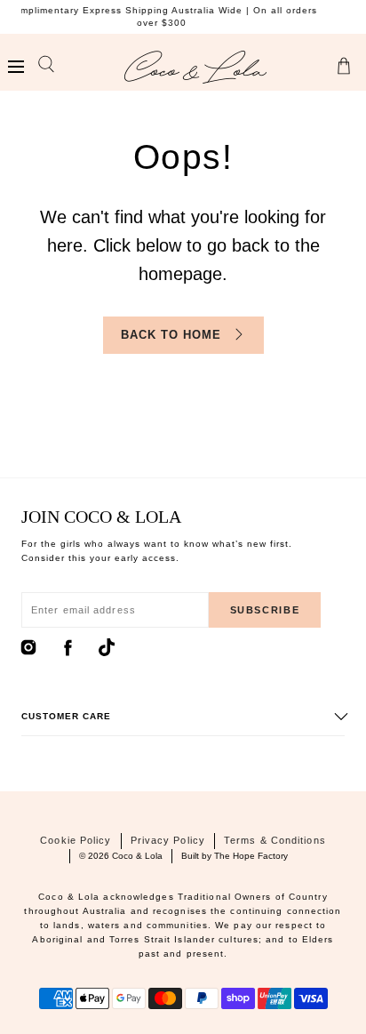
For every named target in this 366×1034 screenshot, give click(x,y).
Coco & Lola (137, 856)
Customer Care (66, 716)
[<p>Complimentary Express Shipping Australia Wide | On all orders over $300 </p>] (179, 16)
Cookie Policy (75, 840)
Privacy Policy (168, 840)
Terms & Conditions (275, 840)
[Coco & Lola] (195, 67)
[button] (15, 67)
